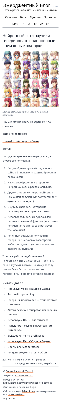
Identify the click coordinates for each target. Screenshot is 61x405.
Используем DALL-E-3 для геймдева (29, 341)
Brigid (33, 386)
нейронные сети (24, 359)
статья (7, 148)
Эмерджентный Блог (26, 5)
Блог (23, 17)
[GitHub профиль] (47, 24)
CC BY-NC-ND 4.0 (24, 375)
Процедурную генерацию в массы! (29, 288)
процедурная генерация (28, 363)
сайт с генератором (15, 133)
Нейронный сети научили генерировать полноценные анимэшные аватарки (29, 40)
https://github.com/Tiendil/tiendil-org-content (27, 382)
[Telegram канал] (29, 24)
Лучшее (35, 17)
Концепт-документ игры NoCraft (27, 352)
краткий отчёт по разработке (21, 141)
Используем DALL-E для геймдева (28, 320)
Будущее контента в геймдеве (26, 335)
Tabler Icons (28, 391)
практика (40, 359)
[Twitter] (35, 24)
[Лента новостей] (23, 24)
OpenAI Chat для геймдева (24, 347)
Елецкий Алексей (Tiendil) (19, 371)
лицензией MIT (16, 394)
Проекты (50, 17)
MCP (15, 24)
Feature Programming (21, 294)
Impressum (9, 398)
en (56, 6)
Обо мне (11, 17)
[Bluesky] (41, 24)
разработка (49, 363)
